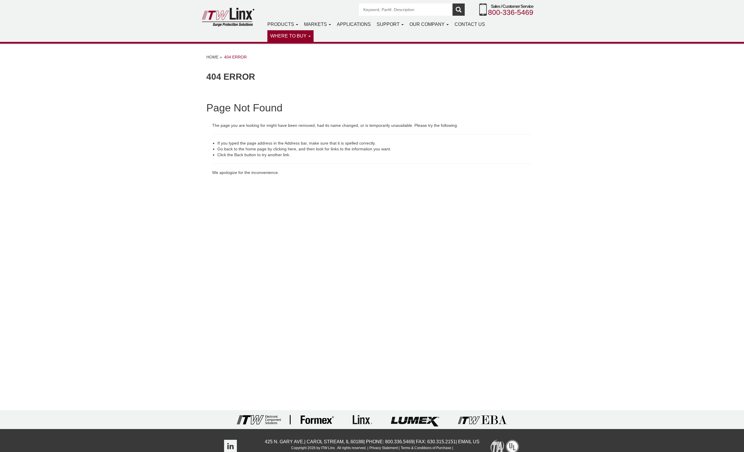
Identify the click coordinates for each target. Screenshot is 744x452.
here (292, 149)
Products (281, 24)
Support (389, 24)
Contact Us (470, 24)
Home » (214, 57)
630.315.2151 (441, 441)
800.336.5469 (399, 441)
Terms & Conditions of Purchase (426, 448)
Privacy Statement (383, 448)
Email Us (469, 441)
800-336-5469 (510, 12)
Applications (354, 24)
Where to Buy (289, 35)
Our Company (427, 24)
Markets (316, 24)
